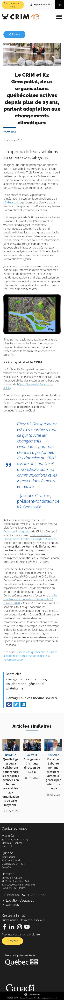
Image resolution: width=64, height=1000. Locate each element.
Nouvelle (9, 131)
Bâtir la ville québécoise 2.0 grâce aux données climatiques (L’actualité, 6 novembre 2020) (30, 656)
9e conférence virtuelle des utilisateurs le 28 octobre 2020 (30, 599)
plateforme (15, 688)
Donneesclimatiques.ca (17, 531)
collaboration (16, 683)
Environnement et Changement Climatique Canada (27, 537)
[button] (59, 16)
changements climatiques (26, 679)
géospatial (36, 683)
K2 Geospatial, (12, 202)
